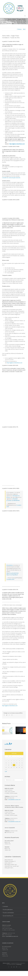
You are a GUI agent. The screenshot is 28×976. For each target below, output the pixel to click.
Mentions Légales (6, 963)
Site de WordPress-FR (8, 915)
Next (24, 29)
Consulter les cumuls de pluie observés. (11, 177)
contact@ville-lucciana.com (14, 799)
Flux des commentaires (8, 912)
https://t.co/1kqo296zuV (12, 574)
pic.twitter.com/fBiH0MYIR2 (13, 500)
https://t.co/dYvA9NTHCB (12, 573)
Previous (20, 29)
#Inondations (9, 565)
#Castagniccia (16, 495)
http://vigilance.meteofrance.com (17, 144)
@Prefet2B (14, 499)
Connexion (5, 906)
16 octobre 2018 (10, 579)
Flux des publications (8, 909)
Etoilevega (19, 964)
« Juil (6, 771)
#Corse (8, 497)
